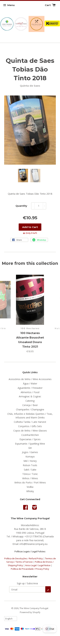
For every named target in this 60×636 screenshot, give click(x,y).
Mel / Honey (30, 460)
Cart (48, 5)
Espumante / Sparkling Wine (30, 443)
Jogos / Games (30, 452)
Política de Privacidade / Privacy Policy (30, 568)
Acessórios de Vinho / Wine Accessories (30, 379)
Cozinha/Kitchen (30, 435)
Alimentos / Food (30, 392)
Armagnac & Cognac (30, 396)
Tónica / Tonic (30, 474)
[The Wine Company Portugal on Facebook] (25, 508)
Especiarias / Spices (30, 439)
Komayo (30, 456)
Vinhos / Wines (30, 478)
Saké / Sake (30, 469)
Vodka (30, 486)
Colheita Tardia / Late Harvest (30, 421)
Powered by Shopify (30, 612)
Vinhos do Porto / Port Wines (30, 482)
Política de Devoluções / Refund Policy (23, 558)
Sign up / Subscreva (27, 583)
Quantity (21, 205)
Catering (30, 400)
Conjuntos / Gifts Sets (30, 426)
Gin (30, 447)
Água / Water (30, 383)
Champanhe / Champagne (30, 409)
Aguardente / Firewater (30, 387)
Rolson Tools (30, 465)
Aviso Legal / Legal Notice (37, 565)
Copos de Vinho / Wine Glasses (30, 430)
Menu (11, 5)
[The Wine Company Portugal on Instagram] (34, 508)
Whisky (30, 491)
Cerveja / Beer (30, 405)
